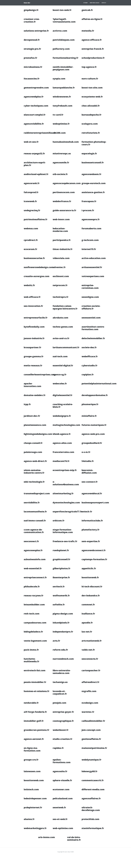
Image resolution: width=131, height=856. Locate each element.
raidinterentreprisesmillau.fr (40, 132)
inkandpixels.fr (61, 622)
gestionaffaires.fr (91, 738)
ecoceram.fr (30, 249)
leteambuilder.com (34, 604)
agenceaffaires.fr (91, 798)
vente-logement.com (35, 640)
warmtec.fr (88, 711)
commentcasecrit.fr (93, 780)
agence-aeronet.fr (34, 738)
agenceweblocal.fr (92, 493)
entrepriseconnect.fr (35, 577)
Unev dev (27, 3)
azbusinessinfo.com (35, 559)
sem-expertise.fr (91, 541)
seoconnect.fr (31, 541)
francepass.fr (89, 201)
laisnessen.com (32, 771)
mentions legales (94, 2)
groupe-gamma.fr (33, 356)
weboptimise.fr (61, 123)
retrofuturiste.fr (91, 132)
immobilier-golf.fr (34, 720)
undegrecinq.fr (32, 210)
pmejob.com (59, 702)
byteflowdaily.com (34, 326)
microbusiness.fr (33, 66)
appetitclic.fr (89, 568)
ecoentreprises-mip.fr (65, 470)
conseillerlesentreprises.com (39, 374)
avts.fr (56, 640)
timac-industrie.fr (62, 249)
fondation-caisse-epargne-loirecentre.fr (65, 307)
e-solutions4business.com (66, 483)
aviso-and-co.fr (61, 338)
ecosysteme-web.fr (92, 96)
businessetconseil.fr (93, 162)
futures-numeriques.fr (94, 424)
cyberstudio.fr (89, 365)
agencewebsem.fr (91, 174)
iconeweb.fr (30, 201)
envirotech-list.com (34, 670)
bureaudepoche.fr (91, 114)
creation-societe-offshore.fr (91, 307)
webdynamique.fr (91, 759)
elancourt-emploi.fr (34, 114)
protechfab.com (90, 819)
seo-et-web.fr (60, 819)
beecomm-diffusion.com (89, 471)
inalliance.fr (88, 613)
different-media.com (93, 789)
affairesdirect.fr (90, 682)
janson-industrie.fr (34, 338)
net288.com (59, 132)
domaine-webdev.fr (34, 395)
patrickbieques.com (64, 39)
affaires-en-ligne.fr (92, 19)
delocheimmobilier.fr (93, 338)
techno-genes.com (63, 326)
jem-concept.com (91, 729)
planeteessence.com (35, 424)
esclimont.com (61, 276)
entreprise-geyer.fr (63, 711)
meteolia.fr (88, 30)
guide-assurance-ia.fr (64, 210)
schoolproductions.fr (93, 57)
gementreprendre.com (36, 87)
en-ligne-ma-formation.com (32, 749)
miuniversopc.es (62, 153)
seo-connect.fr (90, 481)
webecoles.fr (60, 383)
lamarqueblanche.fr (64, 87)
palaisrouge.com (33, 452)
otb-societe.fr (60, 174)
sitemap (85, 2)
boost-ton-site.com (92, 87)
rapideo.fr (58, 747)
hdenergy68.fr (89, 771)
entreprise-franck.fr (93, 48)
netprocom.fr (60, 285)
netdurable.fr (31, 702)
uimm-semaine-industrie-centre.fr (34, 471)
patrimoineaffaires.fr (35, 219)
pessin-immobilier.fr (35, 682)
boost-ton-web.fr (62, 10)
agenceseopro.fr (91, 219)
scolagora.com (90, 123)
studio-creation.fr (62, 738)
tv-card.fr (58, 114)
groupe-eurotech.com (94, 183)
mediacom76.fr (61, 461)
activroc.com (60, 30)
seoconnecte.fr (90, 658)
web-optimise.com (63, 828)
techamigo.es (60, 682)
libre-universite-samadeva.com (62, 671)
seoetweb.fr (59, 807)
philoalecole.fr (32, 586)
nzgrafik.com (89, 691)
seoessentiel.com (91, 317)
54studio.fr (88, 461)
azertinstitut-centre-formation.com (93, 328)
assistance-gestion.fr (93, 192)
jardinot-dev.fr (32, 415)
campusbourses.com (35, 622)
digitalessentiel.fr (62, 395)
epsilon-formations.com (61, 761)
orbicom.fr (58, 520)
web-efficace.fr (32, 296)
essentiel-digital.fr (63, 365)
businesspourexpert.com (95, 502)
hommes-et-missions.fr (36, 691)
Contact (104, 2)
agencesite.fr (60, 771)
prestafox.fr (30, 57)
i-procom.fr (88, 210)
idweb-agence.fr (62, 433)
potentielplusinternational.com (99, 383)
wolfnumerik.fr (61, 595)
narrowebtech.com (63, 658)
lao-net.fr (87, 631)
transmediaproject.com (37, 493)
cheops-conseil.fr (33, 442)
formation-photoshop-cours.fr (94, 143)
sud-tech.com (60, 356)
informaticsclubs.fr (92, 520)
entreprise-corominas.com (90, 286)
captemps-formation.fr (94, 559)
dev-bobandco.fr (91, 595)
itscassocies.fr (31, 78)
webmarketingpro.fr (35, 828)
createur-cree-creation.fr (32, 20)
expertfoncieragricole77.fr (67, 511)
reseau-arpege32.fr (34, 153)
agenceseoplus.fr (33, 550)
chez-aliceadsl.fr (91, 105)
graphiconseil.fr (61, 559)
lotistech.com (31, 789)
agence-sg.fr (59, 374)
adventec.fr (59, 267)
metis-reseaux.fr (33, 365)
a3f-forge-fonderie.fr (35, 711)
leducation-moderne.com (60, 229)
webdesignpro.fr (62, 415)
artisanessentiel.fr (92, 267)
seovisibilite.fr (32, 502)
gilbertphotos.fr (61, 568)
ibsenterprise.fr (61, 577)
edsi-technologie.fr (34, 481)
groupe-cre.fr (31, 759)
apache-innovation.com (32, 385)
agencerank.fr (32, 183)
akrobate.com (60, 317)
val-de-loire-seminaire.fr (74, 838)
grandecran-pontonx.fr (36, 729)
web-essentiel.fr (33, 568)
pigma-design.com (63, 613)
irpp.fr (27, 404)
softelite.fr (59, 604)
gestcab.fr (87, 10)
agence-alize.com (62, 442)
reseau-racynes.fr (33, 595)
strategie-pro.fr (32, 48)
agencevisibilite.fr (34, 123)
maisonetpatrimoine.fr (94, 747)
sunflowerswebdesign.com (38, 267)
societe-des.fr (89, 347)
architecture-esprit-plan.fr (35, 164)
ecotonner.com (61, 789)
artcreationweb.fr (92, 640)
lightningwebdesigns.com (38, 433)
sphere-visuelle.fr (62, 780)
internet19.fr (89, 249)
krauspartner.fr (32, 347)
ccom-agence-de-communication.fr (34, 531)
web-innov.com (61, 219)
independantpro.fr (63, 631)
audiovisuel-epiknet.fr (36, 174)
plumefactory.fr (90, 529)
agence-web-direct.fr (35, 461)
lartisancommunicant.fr (66, 347)
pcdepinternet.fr (33, 807)
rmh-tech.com (31, 613)
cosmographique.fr (63, 720)
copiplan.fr (88, 374)
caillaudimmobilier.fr (93, 720)
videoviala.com (61, 258)
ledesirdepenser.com (35, 798)
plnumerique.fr (90, 404)
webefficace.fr (90, 356)
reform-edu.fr (60, 649)
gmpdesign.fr (31, 10)
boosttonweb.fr (90, 577)
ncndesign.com (90, 702)
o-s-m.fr (86, 452)
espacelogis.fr (89, 153)
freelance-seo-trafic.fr (65, 541)
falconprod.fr (31, 192)
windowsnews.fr (62, 96)
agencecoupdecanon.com (67, 183)
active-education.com (94, 258)
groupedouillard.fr (92, 442)
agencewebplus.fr (33, 96)
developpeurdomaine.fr (95, 395)
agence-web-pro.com (93, 433)
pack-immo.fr (31, 649)
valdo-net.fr (88, 649)
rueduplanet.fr (61, 550)
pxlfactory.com (61, 48)
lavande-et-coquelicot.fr (60, 692)
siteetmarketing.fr (63, 493)
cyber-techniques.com (36, 105)
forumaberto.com (91, 228)
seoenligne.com (90, 296)
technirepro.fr (60, 296)
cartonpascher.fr (91, 670)
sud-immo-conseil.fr (35, 520)
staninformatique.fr (93, 828)
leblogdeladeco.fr (33, 631)
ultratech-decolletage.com (91, 808)
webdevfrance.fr (62, 201)
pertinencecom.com (64, 192)
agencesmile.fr (61, 162)
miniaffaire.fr (89, 415)
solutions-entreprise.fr (36, 30)
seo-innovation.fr (33, 305)
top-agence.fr (89, 66)
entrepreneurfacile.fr (35, 317)
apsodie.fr (87, 622)
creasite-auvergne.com (36, 276)
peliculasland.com (63, 798)
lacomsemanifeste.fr (35, 511)
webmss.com (31, 228)
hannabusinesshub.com (66, 141)
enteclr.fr (87, 511)
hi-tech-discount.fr (92, 586)
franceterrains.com (63, 452)
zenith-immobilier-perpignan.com (63, 68)
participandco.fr (62, 240)
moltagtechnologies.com (66, 424)
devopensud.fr (32, 39)
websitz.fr (29, 285)
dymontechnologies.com (66, 502)
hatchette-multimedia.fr (31, 660)
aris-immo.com (46, 837)
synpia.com (59, 78)
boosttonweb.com (34, 780)
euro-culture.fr (90, 78)
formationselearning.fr (65, 57)
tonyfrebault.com (62, 105)
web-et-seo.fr (31, 141)
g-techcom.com (90, 240)
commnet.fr (88, 604)
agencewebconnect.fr (94, 550)
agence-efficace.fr (92, 39)
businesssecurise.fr (34, 258)
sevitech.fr (59, 586)
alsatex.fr (29, 819)
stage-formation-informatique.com (63, 531)
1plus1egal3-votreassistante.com (64, 20)
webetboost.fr (60, 729)
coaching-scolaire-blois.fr (63, 405)
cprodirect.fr (31, 240)
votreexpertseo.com (93, 276)
